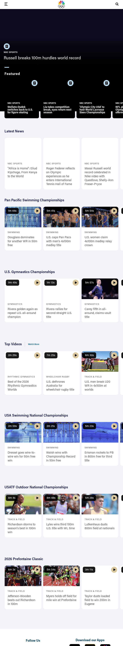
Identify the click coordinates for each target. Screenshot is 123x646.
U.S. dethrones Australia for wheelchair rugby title (60, 385)
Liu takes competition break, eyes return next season (57, 110)
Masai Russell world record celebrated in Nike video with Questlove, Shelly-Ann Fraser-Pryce (99, 176)
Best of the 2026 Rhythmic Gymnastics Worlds (22, 385)
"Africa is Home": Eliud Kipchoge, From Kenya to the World (22, 172)
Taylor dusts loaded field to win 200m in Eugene (97, 600)
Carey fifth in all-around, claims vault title (98, 313)
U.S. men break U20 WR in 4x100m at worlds (97, 385)
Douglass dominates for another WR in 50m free (22, 241)
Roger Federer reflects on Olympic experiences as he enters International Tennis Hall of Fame (60, 176)
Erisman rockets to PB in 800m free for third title (99, 456)
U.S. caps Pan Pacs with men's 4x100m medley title (58, 241)
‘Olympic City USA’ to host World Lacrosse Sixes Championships (92, 110)
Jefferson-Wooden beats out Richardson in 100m (21, 600)
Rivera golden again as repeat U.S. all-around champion (23, 313)
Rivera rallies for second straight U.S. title (59, 313)
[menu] (6, 5)
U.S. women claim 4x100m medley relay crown (98, 241)
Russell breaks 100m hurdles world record (42, 58)
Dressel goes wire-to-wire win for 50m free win (21, 456)
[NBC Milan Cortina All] (61, 4)
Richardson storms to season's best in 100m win (22, 528)
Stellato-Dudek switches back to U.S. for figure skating (20, 110)
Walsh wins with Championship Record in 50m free (60, 456)
